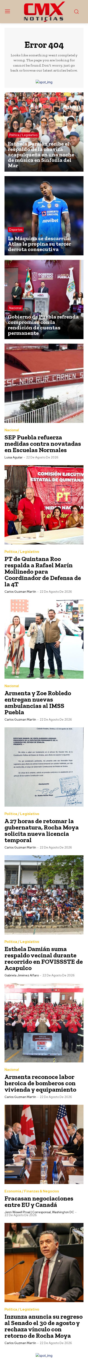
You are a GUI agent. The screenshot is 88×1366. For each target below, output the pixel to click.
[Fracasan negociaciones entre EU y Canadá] (44, 1144)
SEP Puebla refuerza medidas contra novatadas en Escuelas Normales (43, 444)
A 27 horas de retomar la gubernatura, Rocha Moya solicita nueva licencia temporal (42, 830)
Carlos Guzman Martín (20, 592)
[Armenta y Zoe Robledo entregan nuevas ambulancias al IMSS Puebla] (44, 639)
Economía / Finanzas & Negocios (32, 1191)
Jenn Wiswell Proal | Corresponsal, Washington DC (39, 1212)
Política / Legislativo (23, 135)
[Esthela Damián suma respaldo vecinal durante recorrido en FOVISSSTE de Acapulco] (44, 895)
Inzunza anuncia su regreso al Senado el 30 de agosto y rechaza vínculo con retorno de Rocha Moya (44, 1326)
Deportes (15, 230)
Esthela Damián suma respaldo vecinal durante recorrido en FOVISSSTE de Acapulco (44, 958)
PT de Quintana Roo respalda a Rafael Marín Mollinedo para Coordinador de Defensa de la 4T (43, 571)
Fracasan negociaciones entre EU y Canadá (39, 1201)
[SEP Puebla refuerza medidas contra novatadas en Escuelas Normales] (44, 383)
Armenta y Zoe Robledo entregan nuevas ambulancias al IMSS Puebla (38, 702)
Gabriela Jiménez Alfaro (22, 975)
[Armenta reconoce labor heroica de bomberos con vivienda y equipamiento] (44, 1022)
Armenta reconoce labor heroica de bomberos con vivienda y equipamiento (40, 1083)
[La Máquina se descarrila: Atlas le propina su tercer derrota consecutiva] (44, 215)
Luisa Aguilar (14, 457)
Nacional (15, 308)
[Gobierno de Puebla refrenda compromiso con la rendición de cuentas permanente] (44, 299)
